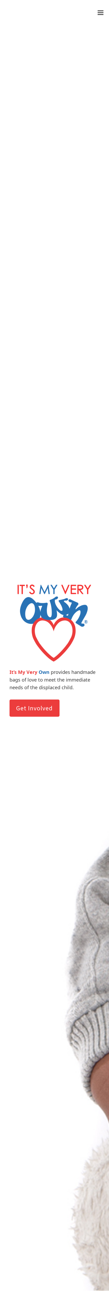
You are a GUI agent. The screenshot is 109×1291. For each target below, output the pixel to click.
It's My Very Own (30, 12)
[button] (100, 12)
